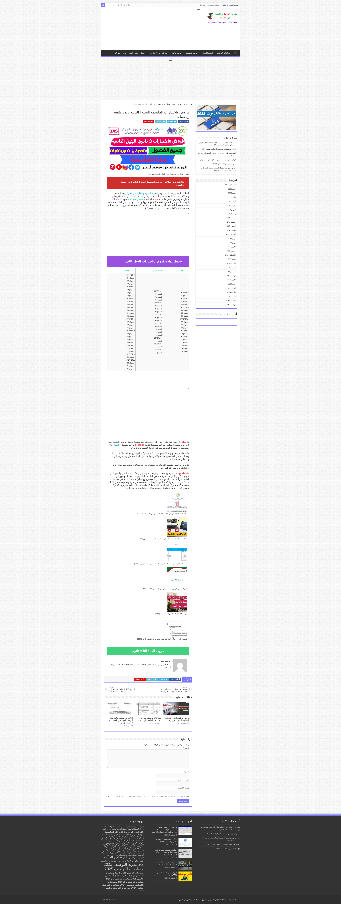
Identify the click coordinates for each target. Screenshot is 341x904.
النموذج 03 (184, 304)
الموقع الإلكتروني (183, 788)
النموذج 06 (184, 316)
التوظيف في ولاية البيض (110, 829)
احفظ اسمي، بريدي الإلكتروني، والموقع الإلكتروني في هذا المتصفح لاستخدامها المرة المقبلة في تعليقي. (152, 796)
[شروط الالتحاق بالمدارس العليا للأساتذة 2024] (177, 602)
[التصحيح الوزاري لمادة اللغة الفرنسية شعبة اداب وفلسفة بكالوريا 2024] (177, 628)
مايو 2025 (232, 197)
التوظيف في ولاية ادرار (137, 827)
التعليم (180, 104)
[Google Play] (119, 5)
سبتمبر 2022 (231, 251)
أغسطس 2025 (230, 185)
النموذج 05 (184, 313)
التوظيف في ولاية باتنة (111, 841)
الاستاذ (143, 53)
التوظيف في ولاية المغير (131, 839)
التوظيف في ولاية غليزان (128, 853)
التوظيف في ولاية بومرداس (117, 845)
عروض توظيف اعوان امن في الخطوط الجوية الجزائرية (177, 719)
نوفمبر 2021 (231, 276)
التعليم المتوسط (192, 53)
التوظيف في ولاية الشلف (115, 835)
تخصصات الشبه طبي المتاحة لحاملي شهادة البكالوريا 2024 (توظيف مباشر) (160, 564)
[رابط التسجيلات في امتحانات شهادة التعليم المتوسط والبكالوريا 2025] (177, 527)
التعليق (186, 748)
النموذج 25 (131, 366)
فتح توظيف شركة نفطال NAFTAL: (224, 164)
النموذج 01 (184, 295)
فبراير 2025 (231, 210)
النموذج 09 (184, 328)
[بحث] (103, 5)
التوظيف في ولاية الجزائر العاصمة (124, 831)
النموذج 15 (184, 351)
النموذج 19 (131, 342)
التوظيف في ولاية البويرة (125, 829)
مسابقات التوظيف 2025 (124, 869)
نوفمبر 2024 (231, 222)
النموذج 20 (131, 345)
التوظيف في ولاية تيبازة (130, 849)
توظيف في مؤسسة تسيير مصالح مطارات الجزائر (218, 160)
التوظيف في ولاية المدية (124, 837)
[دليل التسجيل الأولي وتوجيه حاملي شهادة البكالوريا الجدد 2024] (177, 577)
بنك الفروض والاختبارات (158, 53)
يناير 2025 (232, 214)
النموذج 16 (131, 334)
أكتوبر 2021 (231, 280)
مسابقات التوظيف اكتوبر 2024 (129, 872)
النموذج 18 (131, 339)
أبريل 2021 (232, 288)
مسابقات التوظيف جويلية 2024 (131, 882)
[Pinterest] (121, 5)
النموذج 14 (184, 348)
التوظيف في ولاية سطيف (135, 851)
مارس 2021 (231, 292)
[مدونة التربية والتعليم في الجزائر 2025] (222, 18)
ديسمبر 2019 (231, 300)
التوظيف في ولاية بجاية (135, 843)
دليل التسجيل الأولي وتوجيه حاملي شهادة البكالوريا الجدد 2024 (165, 589)
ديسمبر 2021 (231, 272)
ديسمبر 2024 (231, 218)
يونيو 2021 (232, 284)
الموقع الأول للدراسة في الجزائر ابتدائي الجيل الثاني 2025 (122, 689)
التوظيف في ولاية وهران (135, 858)
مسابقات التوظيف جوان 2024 (118, 879)
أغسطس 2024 (230, 234)
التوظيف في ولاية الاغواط (122, 827)
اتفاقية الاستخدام (213, 5)
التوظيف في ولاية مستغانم (135, 855)
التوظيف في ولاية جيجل (113, 849)
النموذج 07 (184, 322)
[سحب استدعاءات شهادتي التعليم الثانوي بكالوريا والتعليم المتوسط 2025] (177, 502)
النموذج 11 (184, 339)
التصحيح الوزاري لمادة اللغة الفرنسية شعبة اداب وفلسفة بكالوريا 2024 (162, 639)
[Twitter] (124, 5)
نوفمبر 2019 (231, 305)
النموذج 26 (131, 369)
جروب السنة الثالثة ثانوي (148, 651)
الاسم (186, 772)
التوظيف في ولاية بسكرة (135, 845)
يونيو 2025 (232, 193)
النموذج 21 (131, 348)
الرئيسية (187, 104)
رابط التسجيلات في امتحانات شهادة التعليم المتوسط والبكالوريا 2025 (162, 539)
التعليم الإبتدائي (207, 53)
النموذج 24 (131, 363)
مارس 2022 (231, 263)
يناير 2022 (232, 267)
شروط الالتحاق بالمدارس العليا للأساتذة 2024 (171, 614)
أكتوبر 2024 (231, 226)
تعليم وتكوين (133, 53)
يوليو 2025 (232, 189)
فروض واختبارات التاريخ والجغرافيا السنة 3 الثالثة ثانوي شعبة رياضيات (173, 689)
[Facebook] (126, 5)
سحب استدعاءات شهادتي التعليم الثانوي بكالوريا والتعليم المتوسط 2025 (161, 514)
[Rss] (129, 5)
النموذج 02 (184, 301)
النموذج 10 (184, 334)
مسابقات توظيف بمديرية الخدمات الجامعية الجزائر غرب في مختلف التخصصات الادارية (164, 829)
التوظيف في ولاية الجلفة (134, 834)
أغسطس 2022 (230, 255)
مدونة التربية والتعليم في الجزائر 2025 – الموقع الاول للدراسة (235, 52)
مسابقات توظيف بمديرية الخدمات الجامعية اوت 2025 (149, 719)
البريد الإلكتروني (182, 780)
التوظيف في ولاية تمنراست (124, 847)
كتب (124, 53)
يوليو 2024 (232, 238)
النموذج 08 (184, 325)
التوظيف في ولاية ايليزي (126, 841)
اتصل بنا (202, 5)
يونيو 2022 (232, 259)
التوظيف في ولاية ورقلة (116, 855)
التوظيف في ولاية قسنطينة (111, 853)
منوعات (117, 53)
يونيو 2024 (232, 243)
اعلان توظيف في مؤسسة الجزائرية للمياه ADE (219, 149)
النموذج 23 (131, 357)
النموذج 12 (184, 342)
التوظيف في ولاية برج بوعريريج (116, 843)
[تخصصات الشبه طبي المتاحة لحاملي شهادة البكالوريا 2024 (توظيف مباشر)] (177, 552)
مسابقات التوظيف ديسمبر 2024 (126, 883)
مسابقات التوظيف (223, 53)
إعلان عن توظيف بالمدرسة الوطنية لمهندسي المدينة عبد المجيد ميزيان (120, 720)
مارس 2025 (231, 205)
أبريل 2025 (232, 201)
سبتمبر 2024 (231, 230)
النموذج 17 (131, 337)
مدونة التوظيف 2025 (120, 864)
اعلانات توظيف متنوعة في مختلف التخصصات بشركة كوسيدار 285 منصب (166, 852)
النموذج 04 (184, 310)
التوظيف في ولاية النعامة (116, 839)
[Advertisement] (151, 28)
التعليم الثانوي (177, 53)
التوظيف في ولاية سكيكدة (118, 851)
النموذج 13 (184, 345)
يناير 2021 (232, 296)
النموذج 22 (131, 351)
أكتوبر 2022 (231, 247)
